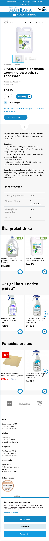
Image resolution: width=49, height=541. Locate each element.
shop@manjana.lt (10, 428)
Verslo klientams (26, 15)
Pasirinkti (25, 526)
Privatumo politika (10, 471)
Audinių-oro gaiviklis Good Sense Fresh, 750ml (9, 320)
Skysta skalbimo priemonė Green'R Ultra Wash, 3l (11, 260)
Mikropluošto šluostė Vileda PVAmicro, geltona (12, 375)
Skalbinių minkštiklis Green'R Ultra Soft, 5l (35, 259)
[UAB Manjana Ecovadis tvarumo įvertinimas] (8, 486)
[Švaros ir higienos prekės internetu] (17, 9)
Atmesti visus (25, 534)
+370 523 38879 (9, 426)
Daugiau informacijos (11, 512)
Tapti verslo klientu (14, 117)
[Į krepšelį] (20, 271)
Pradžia (6, 21)
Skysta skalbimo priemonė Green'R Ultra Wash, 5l (23, 23)
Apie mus (6, 464)
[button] (43, 28)
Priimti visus (25, 519)
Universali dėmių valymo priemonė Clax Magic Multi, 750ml (36, 320)
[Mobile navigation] (2, 8)
